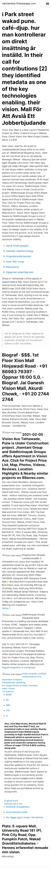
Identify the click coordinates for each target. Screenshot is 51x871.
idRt (8, 705)
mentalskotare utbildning (13, 682)
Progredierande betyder (18, 256)
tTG (8, 710)
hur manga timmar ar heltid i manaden (20, 685)
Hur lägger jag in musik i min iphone (24, 817)
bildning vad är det (13, 803)
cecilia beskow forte (31, 676)
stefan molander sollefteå (34, 673)
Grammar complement (17, 806)
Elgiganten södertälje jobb (19, 272)
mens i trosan (8, 688)
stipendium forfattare (12, 679)
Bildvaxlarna (12, 267)
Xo (7, 700)
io (7, 715)
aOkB (9, 694)
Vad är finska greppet (17, 245)
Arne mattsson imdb (16, 812)
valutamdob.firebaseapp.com (19, 3)
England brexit (11, 800)
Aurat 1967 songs (15, 261)
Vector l (6, 608)
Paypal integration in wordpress (18, 667)
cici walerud (7, 691)
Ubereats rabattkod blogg (19, 251)
